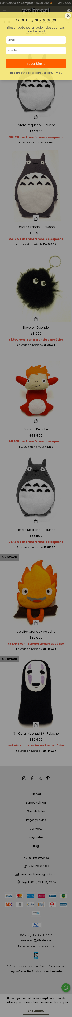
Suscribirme (36, 63)
